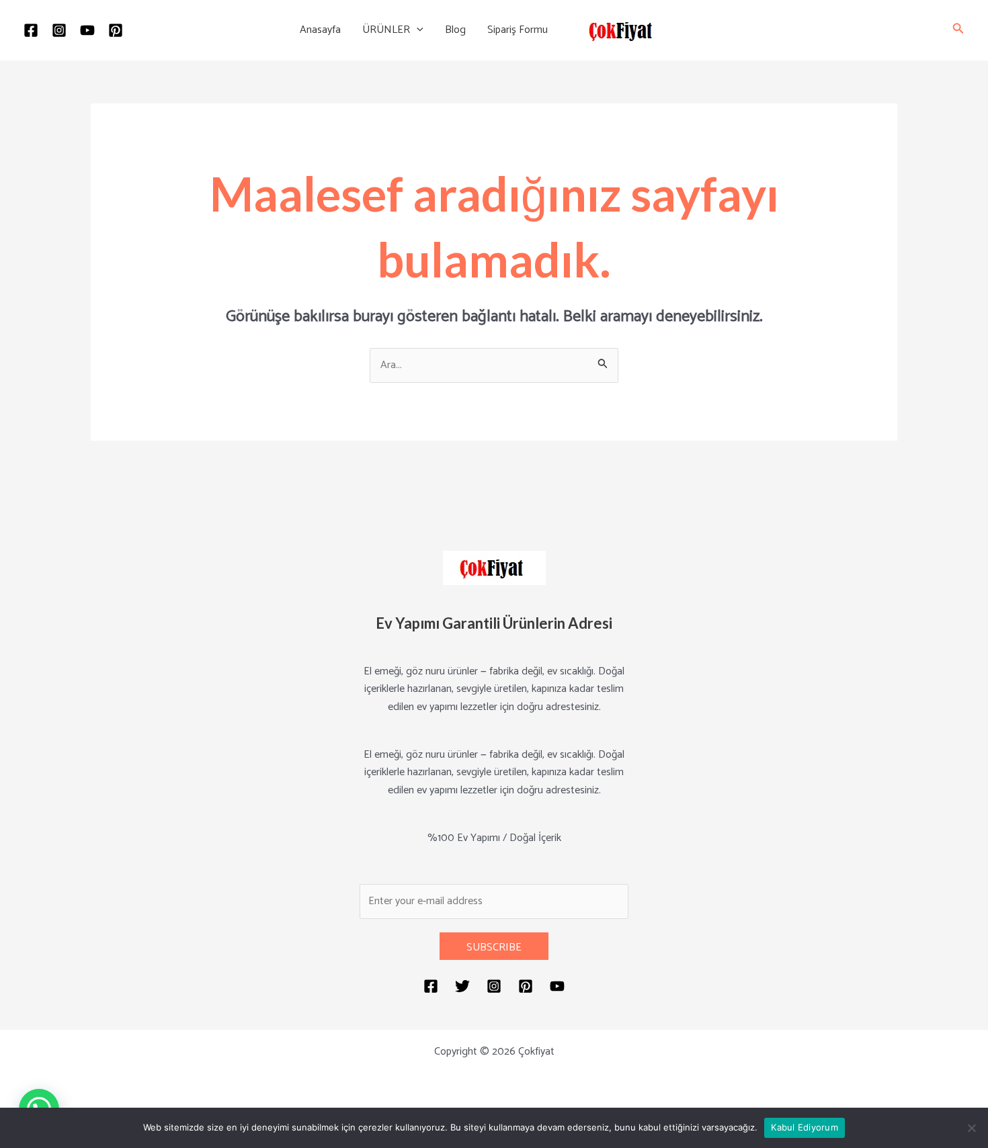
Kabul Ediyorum (804, 1127)
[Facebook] (31, 30)
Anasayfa (320, 30)
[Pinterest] (115, 30)
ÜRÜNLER (386, 30)
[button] (416, 30)
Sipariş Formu (517, 30)
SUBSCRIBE (494, 947)
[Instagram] (59, 30)
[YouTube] (87, 30)
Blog (455, 30)
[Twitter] (462, 986)
